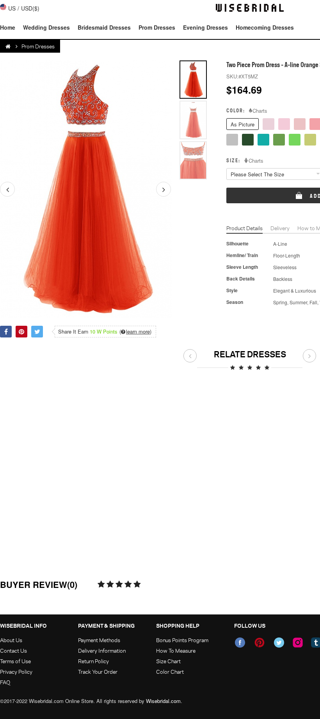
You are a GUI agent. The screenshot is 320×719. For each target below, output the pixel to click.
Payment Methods (99, 640)
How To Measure (176, 650)
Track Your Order (97, 671)
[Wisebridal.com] (8, 46)
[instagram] (298, 642)
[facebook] (240, 642)
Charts (259, 110)
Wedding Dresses (46, 27)
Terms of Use (15, 661)
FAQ (5, 682)
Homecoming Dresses (265, 27)
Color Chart (170, 671)
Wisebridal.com (163, 701)
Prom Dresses (157, 27)
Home (7, 27)
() (135, 331)
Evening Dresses (205, 27)
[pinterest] (259, 642)
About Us (11, 640)
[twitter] (279, 642)
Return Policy (93, 661)
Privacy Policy (16, 671)
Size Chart (168, 661)
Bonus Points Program (182, 640)
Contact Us (13, 650)
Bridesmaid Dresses (104, 27)
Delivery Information (102, 650)
